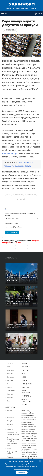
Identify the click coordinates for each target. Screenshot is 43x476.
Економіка (10, 377)
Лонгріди (25, 387)
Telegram (35, 241)
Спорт (9, 401)
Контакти (10, 414)
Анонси (33, 8)
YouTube (17, 243)
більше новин (21, 247)
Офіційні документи (26, 400)
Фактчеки (10, 380)
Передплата (11, 417)
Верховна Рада (31, 194)
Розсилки (10, 457)
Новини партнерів (26, 391)
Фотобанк (16, 8)
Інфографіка (27, 384)
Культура (10, 394)
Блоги (24, 380)
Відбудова (10, 370)
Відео (24, 377)
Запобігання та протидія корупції (13, 433)
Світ (8, 384)
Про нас (9, 410)
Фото (24, 374)
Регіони (9, 387)
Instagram (6, 243)
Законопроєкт (19, 194)
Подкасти (26, 363)
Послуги (8, 8)
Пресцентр (25, 8)
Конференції (27, 396)
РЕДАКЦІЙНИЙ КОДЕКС (12, 452)
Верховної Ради (9, 153)
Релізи (24, 404)
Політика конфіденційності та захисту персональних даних (13, 441)
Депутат (8, 194)
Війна (9, 367)
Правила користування (11, 425)
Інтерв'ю (25, 370)
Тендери (10, 429)
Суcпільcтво (11, 391)
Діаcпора (10, 397)
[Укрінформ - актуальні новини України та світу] (21, 4)
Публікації (26, 367)
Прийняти (21, 473)
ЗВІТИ (9, 448)
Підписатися (12, 232)
